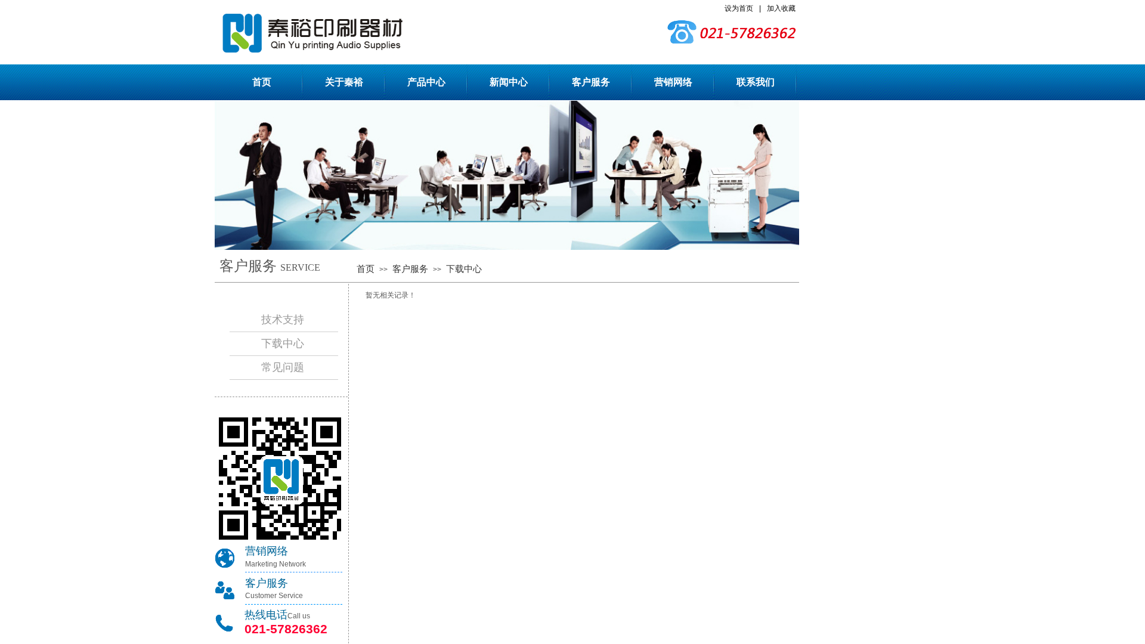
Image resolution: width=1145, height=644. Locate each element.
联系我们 (755, 82)
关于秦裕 (344, 82)
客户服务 (591, 82)
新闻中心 (509, 82)
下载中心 (464, 269)
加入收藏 (781, 8)
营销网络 (673, 82)
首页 (261, 82)
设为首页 (739, 8)
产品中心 (426, 82)
